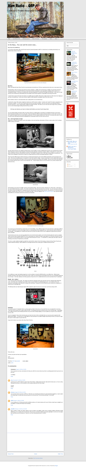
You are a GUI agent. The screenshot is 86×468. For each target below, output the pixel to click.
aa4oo (12, 362)
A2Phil (12, 400)
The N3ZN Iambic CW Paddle (74, 82)
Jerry (12, 380)
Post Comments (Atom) (38, 458)
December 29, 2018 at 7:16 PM (19, 380)
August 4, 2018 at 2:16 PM (21, 369)
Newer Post (10, 454)
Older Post (60, 454)
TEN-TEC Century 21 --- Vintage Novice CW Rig (74, 53)
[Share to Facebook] (26, 361)
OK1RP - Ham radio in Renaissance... (72, 147)
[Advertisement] (35, 442)
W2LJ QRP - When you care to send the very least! (72, 142)
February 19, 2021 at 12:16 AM (21, 408)
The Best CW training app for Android (74, 63)
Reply (12, 376)
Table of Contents (35, 38)
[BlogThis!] (24, 361)
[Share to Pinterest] (27, 361)
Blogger (56, 465)
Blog (9, 38)
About (56, 38)
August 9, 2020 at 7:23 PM (19, 400)
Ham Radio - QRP (20, 5)
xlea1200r (13, 408)
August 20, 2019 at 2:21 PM (20, 392)
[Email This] (23, 361)
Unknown (13, 392)
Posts (69, 164)
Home (35, 454)
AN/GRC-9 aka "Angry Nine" (74, 92)
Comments (70, 166)
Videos (51, 38)
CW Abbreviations (26, 38)
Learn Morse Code (16, 38)
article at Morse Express (49, 191)
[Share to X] (25, 361)
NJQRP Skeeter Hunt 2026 (72, 144)
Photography (44, 38)
